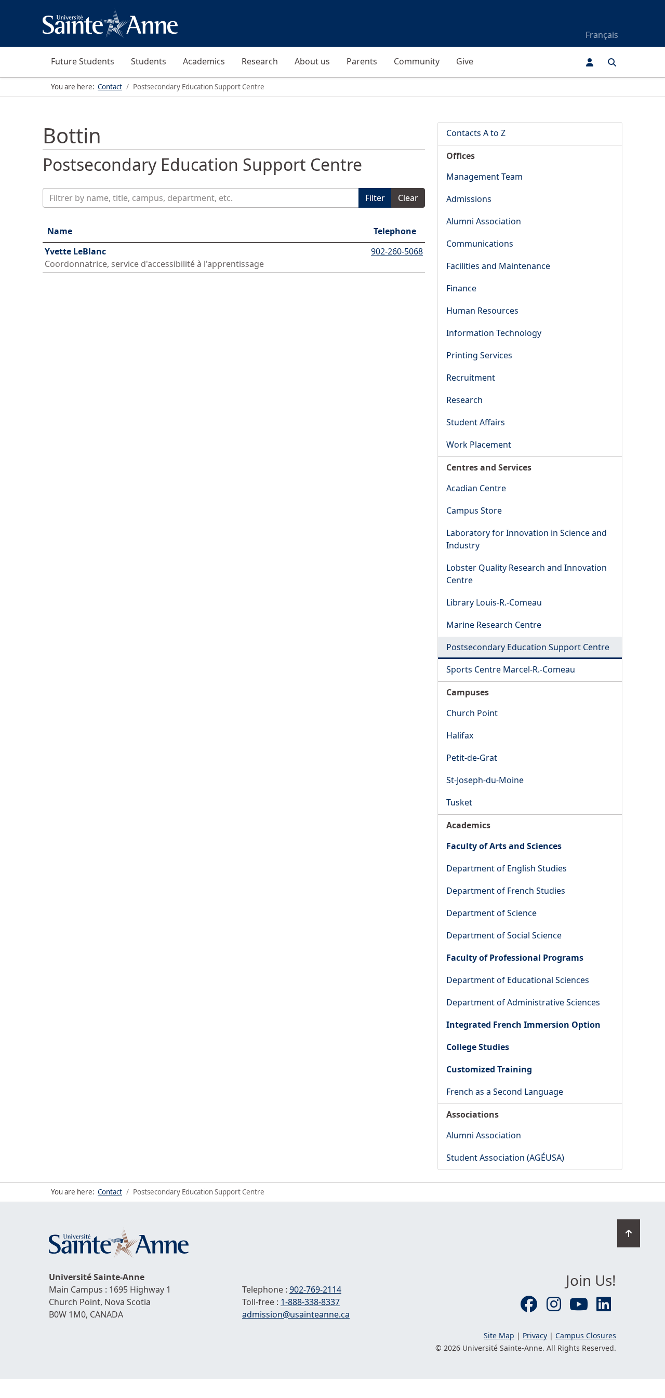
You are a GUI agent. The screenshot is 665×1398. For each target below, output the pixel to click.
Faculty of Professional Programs (514, 957)
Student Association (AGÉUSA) (505, 1157)
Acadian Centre (476, 488)
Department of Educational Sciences (517, 980)
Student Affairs (475, 422)
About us (312, 61)
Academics (204, 61)
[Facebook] (528, 1304)
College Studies (477, 1047)
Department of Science (491, 913)
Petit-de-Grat (471, 757)
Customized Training (489, 1069)
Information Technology (493, 333)
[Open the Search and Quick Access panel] (612, 62)
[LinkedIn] (603, 1304)
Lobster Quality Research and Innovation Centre (526, 574)
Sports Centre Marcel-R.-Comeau (510, 669)
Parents (362, 61)
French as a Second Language (504, 1091)
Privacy (535, 1335)
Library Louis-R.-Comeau (494, 602)
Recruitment (470, 377)
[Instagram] (553, 1304)
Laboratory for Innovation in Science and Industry (526, 539)
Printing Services (479, 355)
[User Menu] (590, 62)
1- (310, 1302)
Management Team (484, 176)
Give (464, 61)
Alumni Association (483, 221)
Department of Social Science (504, 935)
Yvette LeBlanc (75, 251)
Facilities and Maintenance (498, 266)
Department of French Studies (505, 890)
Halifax (459, 735)
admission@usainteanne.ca (296, 1314)
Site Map (499, 1335)
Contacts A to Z (476, 133)
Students (148, 61)
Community (417, 61)
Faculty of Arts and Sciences (504, 846)
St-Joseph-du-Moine (485, 780)
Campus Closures (585, 1335)
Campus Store (474, 510)
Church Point (472, 713)
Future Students (82, 61)
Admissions (468, 199)
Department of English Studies (506, 868)
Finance (461, 288)
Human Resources (482, 310)
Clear (408, 198)
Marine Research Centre (493, 624)
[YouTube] (578, 1304)
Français (602, 35)
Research (260, 61)
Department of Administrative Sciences (523, 1002)
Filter (375, 198)
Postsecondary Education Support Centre (527, 647)
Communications (479, 243)
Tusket (459, 802)
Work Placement (478, 444)
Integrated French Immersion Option (523, 1024)
